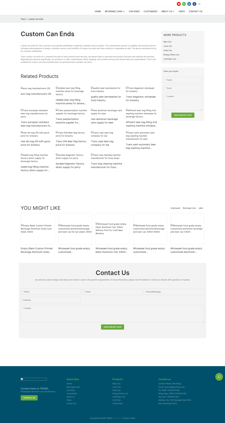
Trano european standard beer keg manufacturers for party (36, 124)
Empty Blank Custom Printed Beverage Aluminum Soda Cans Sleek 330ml (36, 250)
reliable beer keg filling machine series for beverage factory (71, 101)
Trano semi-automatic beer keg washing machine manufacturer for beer (141, 146)
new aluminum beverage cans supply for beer (104, 121)
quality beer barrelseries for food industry (106, 98)
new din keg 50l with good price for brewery (35, 143)
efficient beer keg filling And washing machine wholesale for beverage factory (141, 124)
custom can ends (36, 19)
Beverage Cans (189, 208)
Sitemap (118, 418)
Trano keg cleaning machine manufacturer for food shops (106, 165)
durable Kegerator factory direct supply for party (70, 165)
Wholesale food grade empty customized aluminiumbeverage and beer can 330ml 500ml (149, 250)
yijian (201, 208)
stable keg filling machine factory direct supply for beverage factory (35, 168)
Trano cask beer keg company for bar (102, 143)
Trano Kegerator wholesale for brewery (141, 98)
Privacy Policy (129, 418)
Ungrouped (175, 208)
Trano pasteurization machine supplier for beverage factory (67, 121)
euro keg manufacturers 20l (36, 93)
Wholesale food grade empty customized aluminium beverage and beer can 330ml (186, 250)
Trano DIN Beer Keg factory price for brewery (71, 143)
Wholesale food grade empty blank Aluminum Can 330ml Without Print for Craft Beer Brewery (111, 250)
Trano (23, 19)
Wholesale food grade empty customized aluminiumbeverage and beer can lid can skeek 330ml (74, 250)
